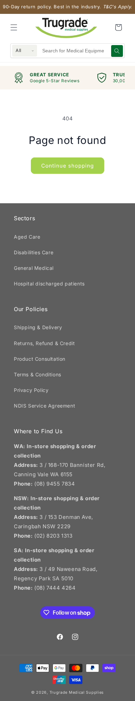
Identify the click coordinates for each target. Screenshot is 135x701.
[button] (13, 27)
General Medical (34, 268)
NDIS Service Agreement (44, 406)
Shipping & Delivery (38, 327)
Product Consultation (39, 359)
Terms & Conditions (37, 374)
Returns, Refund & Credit (44, 343)
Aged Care (27, 237)
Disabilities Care (33, 252)
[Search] (117, 51)
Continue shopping (67, 165)
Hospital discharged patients (49, 284)
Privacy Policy (31, 390)
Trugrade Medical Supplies (77, 692)
